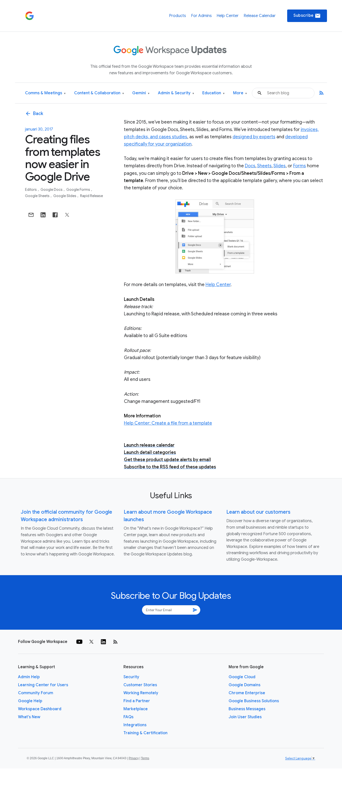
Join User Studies (245, 716)
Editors (31, 189)
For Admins (201, 15)
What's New (29, 716)
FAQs (128, 716)
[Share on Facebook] (55, 215)
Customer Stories (140, 684)
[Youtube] (79, 642)
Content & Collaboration (99, 93)
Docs (250, 166)
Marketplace (135, 708)
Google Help (30, 700)
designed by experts (254, 137)
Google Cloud (242, 676)
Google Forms (78, 189)
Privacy (134, 758)
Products (177, 15)
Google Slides (65, 196)
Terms (145, 758)
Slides (279, 166)
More (240, 93)
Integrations (134, 724)
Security (131, 676)
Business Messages (247, 708)
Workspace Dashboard (39, 708)
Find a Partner (136, 700)
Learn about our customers (258, 512)
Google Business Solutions (254, 700)
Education (213, 93)
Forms (299, 166)
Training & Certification (145, 732)
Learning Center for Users (43, 684)
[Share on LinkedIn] (43, 215)
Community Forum (35, 692)
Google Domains (244, 684)
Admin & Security (176, 93)
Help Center (228, 15)
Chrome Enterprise (247, 692)
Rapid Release (91, 196)
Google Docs (52, 189)
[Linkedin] (103, 642)
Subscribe (307, 16)
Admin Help (29, 676)
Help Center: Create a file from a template (168, 423)
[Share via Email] (31, 215)
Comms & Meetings (45, 93)
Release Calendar (260, 15)
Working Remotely (140, 692)
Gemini (140, 93)
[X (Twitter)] (91, 642)
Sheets (264, 166)
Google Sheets (37, 196)
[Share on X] (67, 215)
